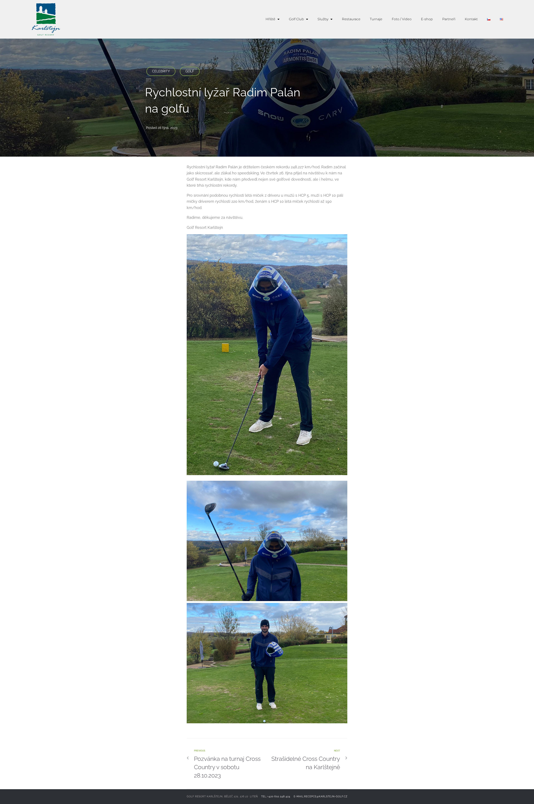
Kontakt (471, 19)
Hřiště (270, 19)
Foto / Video (402, 19)
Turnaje (376, 19)
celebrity (161, 71)
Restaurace (351, 19)
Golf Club (296, 19)
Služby (322, 19)
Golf (189, 71)
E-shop (427, 19)
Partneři (448, 19)
